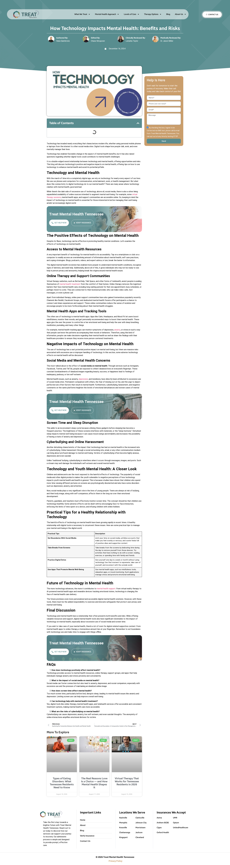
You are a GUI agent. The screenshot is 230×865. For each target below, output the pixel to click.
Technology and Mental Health (64, 132)
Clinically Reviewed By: (135, 38)
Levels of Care (130, 14)
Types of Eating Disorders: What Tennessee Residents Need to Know (62, 791)
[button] (137, 123)
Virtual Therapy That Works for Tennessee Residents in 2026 (127, 789)
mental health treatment (70, 308)
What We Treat (80, 14)
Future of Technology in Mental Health (67, 150)
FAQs (54, 157)
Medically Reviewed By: (170, 38)
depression (83, 403)
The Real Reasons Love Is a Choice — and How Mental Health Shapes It (94, 791)
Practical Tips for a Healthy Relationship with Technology (74, 146)
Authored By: (62, 38)
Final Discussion (58, 153)
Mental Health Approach (105, 14)
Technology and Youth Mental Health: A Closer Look (72, 142)
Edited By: (95, 38)
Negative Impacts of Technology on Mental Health (72, 139)
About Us (179, 14)
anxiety (117, 354)
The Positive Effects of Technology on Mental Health (73, 135)
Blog (168, 14)
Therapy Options (151, 14)
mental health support (106, 613)
